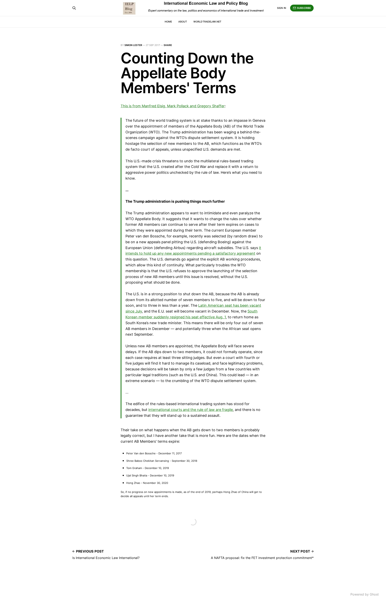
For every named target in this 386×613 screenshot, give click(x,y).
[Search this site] (74, 8)
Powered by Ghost (364, 594)
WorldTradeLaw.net (207, 21)
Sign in (281, 7)
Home (168, 21)
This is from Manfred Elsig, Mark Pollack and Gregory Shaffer (173, 106)
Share (168, 45)
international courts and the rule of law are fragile (190, 410)
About (182, 21)
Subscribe (304, 7)
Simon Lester (133, 45)
